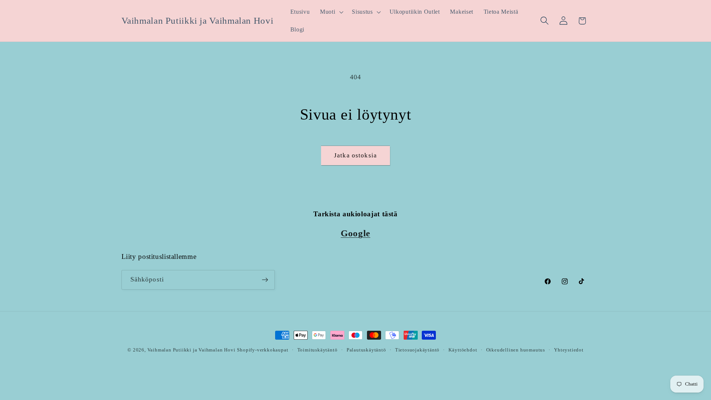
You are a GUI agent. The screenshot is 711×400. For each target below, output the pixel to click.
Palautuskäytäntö (366, 350)
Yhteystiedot (569, 350)
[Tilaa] (265, 280)
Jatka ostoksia (355, 155)
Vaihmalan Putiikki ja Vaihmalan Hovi (191, 350)
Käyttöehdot (462, 350)
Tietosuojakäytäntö (417, 350)
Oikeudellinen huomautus (515, 350)
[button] (331, 12)
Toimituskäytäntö (317, 350)
